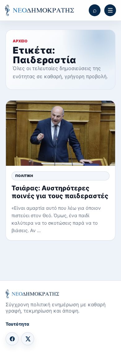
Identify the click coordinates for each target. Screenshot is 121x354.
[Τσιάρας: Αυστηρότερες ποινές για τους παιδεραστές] (60, 133)
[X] (27, 338)
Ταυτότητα (17, 324)
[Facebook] (12, 338)
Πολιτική (24, 176)
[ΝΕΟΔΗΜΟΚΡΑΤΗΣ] (39, 10)
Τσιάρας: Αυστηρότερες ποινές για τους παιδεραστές (59, 192)
